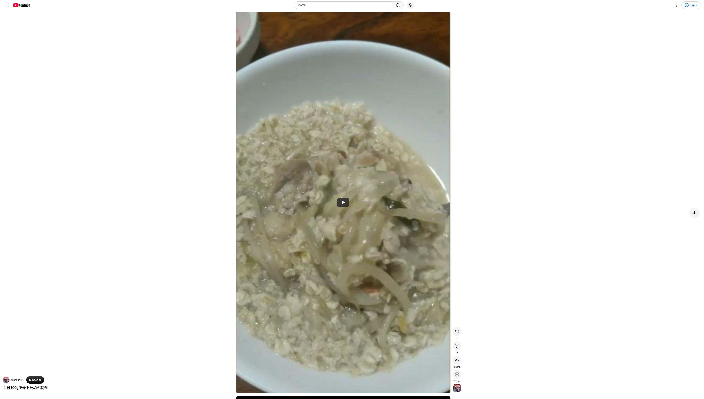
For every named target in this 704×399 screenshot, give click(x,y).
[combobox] (344, 5)
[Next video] (694, 213)
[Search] (398, 5)
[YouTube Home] (21, 5)
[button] (6, 380)
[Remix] (457, 374)
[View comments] (457, 345)
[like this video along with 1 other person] (457, 331)
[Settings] (676, 5)
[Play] (343, 202)
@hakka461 (18, 379)
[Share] (457, 360)
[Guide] (6, 5)
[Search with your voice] (410, 5)
